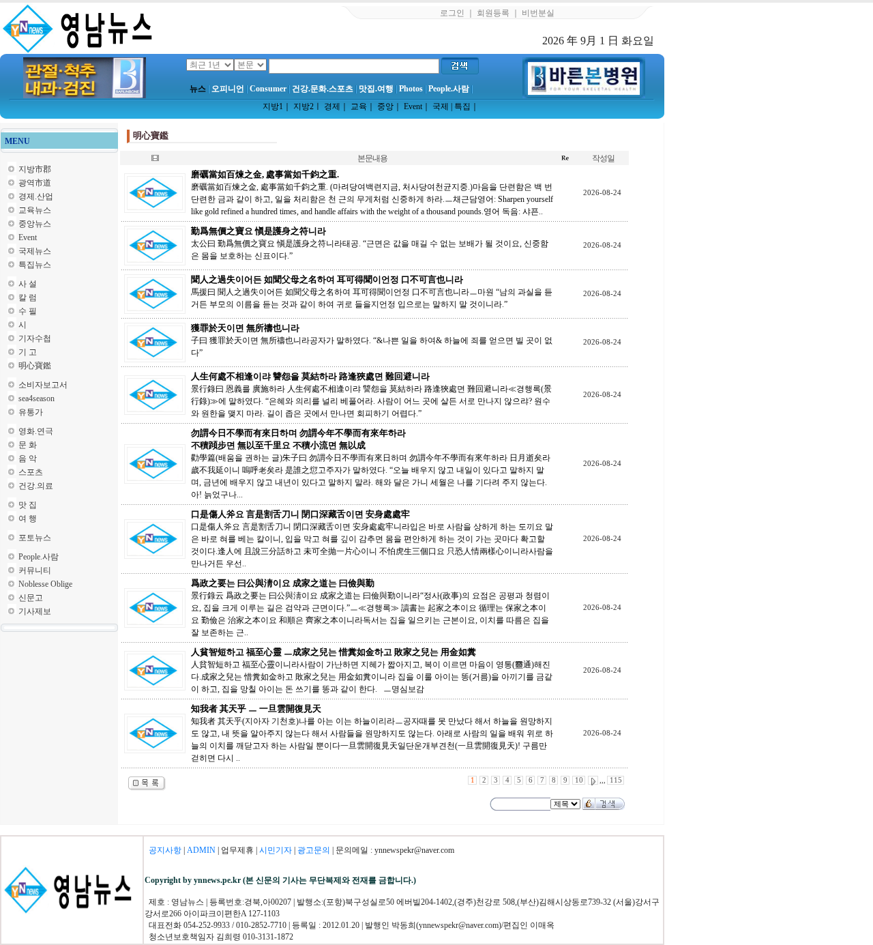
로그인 (452, 13)
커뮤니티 (34, 570)
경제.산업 (35, 196)
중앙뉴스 (34, 224)
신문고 (30, 597)
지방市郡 (34, 169)
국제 (440, 106)
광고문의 (313, 850)
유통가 (30, 412)
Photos (411, 88)
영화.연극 (35, 431)
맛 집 (27, 505)
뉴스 (198, 88)
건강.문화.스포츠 (322, 88)
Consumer (268, 88)
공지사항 (165, 850)
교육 (359, 106)
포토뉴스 (34, 537)
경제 (332, 106)
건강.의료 (35, 486)
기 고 (27, 352)
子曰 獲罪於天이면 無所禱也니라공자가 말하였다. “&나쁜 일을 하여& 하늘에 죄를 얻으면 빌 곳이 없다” (371, 340)
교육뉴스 (34, 210)
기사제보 (34, 611)
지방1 (273, 106)
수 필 (27, 311)
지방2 (303, 106)
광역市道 (34, 183)
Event (413, 106)
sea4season (36, 398)
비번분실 (538, 13)
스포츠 (30, 472)
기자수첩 (34, 338)
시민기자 (275, 850)
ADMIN (201, 850)
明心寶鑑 (34, 365)
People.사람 (448, 88)
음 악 (27, 458)
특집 (462, 106)
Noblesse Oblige (45, 584)
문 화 (27, 445)
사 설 (27, 284)
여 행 (27, 518)
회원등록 (493, 13)
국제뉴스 (34, 251)
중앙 (385, 106)
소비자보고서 (43, 385)
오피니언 (227, 88)
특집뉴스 (34, 265)
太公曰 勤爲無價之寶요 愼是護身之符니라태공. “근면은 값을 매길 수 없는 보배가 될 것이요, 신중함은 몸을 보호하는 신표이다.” (369, 244)
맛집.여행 (376, 88)
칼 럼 (27, 297)
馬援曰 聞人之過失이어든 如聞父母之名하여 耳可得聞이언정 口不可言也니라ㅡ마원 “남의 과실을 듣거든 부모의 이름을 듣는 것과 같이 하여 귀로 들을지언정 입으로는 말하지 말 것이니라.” (371, 292)
